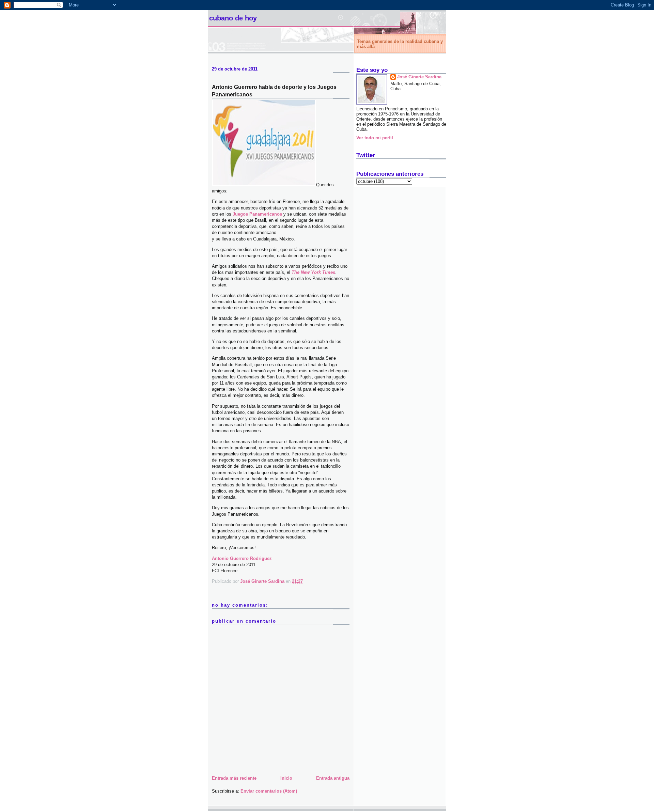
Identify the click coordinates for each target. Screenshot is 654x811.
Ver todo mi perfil (374, 137)
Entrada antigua (332, 778)
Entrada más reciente (234, 778)
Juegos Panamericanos (257, 214)
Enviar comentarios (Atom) (268, 791)
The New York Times (313, 272)
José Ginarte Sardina (419, 76)
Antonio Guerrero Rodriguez (242, 558)
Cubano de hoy (233, 18)
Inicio (286, 778)
